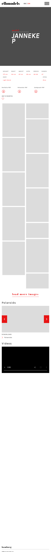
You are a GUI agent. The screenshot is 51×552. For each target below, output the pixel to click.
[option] (12, 319)
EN (29, 4)
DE (25, 4)
